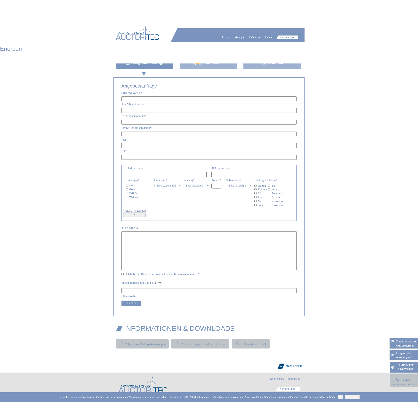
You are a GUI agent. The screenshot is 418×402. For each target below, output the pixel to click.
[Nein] (414, 397)
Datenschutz (277, 378)
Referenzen (255, 37)
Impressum (293, 378)
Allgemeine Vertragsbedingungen (146, 344)
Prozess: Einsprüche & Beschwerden (203, 344)
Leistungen (239, 37)
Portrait (226, 37)
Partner (269, 37)
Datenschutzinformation (155, 274)
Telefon (404, 382)
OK (340, 397)
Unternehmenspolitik (254, 344)
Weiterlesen (352, 397)
